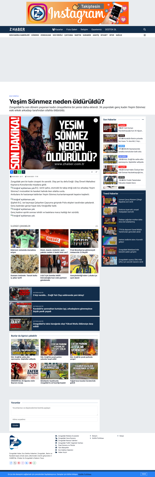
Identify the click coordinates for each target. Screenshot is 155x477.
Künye (122, 436)
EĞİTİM (121, 177)
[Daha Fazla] (23, 172)
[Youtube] (30, 463)
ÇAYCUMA (68, 35)
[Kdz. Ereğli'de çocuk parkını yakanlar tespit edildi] (54, 347)
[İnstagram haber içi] (77, 13)
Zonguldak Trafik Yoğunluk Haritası (70, 443)
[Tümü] (143, 119)
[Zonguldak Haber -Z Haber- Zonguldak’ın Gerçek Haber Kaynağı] (17, 29)
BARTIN (78, 35)
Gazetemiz (96, 29)
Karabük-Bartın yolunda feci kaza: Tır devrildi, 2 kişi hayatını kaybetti (130, 140)
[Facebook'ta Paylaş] (11, 172)
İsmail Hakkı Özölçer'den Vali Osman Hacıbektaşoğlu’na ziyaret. (131, 171)
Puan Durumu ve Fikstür (66, 445)
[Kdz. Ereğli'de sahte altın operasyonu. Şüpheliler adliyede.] (25, 347)
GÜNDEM (35, 35)
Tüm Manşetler (63, 448)
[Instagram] (22, 463)
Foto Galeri (71, 29)
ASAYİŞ (96, 35)
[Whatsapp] (34, 463)
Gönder (15, 425)
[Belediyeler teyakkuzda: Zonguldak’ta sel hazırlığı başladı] (54, 371)
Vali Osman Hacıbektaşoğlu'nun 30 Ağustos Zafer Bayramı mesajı (131, 129)
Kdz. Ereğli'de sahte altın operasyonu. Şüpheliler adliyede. (23, 358)
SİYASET (104, 35)
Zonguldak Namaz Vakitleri (67, 440)
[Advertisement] (77, 65)
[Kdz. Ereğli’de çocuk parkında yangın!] (84, 347)
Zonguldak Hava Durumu (67, 438)
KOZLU (121, 188)
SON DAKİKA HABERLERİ (19, 35)
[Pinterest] (19, 463)
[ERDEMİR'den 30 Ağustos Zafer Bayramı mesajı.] (25, 371)
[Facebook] (11, 463)
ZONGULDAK (46, 35)
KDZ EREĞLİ (58, 35)
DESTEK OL (110, 29)
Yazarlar (59, 29)
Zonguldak (122, 125)
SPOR (111, 35)
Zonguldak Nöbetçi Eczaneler (68, 436)
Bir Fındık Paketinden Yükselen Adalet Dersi (129, 181)
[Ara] (145, 29)
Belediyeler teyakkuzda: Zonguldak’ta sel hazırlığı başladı (53, 382)
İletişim (84, 29)
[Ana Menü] (145, 35)
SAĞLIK (119, 35)
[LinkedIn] (26, 463)
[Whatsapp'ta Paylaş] (19, 172)
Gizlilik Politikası (98, 438)
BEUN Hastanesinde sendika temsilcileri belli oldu (129, 150)
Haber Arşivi (62, 452)
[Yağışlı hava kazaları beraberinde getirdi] (84, 371)
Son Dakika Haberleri (65, 450)
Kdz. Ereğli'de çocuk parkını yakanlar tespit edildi (51, 358)
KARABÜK (87, 35)
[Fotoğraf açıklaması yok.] (23, 188)
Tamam (144, 474)
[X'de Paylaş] (15, 172)
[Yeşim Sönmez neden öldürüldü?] (54, 142)
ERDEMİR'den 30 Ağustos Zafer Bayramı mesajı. (23, 382)
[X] (15, 463)
